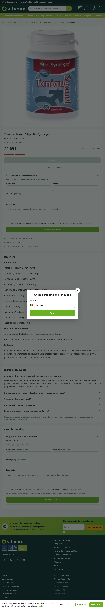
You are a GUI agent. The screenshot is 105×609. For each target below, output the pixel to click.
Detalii (40, 606)
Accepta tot (96, 605)
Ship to (33, 300)
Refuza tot (81, 605)
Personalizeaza (66, 605)
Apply (52, 313)
